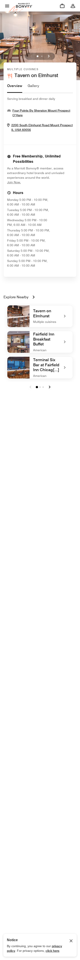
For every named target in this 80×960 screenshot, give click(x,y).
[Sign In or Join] (72, 5)
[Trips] (62, 5)
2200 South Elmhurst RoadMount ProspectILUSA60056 (42, 127)
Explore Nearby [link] (16, 297)
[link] (40, 316)
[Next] (48, 56)
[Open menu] (7, 6)
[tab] (14, 88)
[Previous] (31, 56)
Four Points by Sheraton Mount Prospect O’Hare (41, 113)
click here (52, 950)
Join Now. (29, 182)
